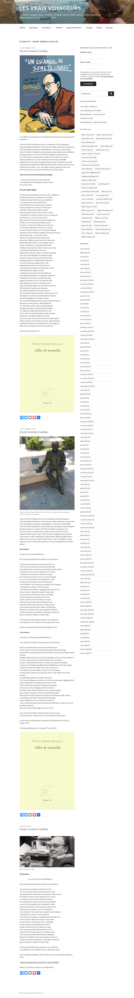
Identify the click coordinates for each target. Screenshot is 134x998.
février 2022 (84, 461)
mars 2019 (84, 598)
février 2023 (84, 414)
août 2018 (83, 626)
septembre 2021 (86, 480)
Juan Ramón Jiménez (90, 191)
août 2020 (84, 531)
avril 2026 (83, 264)
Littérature (46, 28)
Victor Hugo (86, 233)
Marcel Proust (102, 203)
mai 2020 (83, 543)
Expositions (33, 28)
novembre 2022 (85, 425)
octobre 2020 (85, 524)
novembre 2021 (85, 472)
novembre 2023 (85, 378)
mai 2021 (83, 496)
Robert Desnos (101, 225)
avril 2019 (83, 594)
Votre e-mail (85, 62)
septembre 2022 (86, 433)
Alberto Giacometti (104, 135)
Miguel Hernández (105, 210)
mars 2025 (84, 315)
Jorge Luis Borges (89, 188)
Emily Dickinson (102, 150)
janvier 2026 (84, 276)
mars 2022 (84, 457)
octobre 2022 (85, 429)
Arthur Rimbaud (88, 142)
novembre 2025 (85, 284)
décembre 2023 (85, 374)
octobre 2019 (85, 571)
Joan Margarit (103, 184)
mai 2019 (83, 590)
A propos (109, 28)
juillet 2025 (84, 300)
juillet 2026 (84, 253)
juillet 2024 (84, 347)
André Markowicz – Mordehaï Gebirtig (93, 122)
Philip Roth (86, 222)
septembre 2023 (86, 386)
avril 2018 (83, 641)
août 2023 (83, 390)
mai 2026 (83, 260)
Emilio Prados (87, 150)
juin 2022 (83, 445)
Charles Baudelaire (89, 146)
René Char (86, 225)
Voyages (89, 28)
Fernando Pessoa (88, 157)
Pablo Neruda (87, 214)
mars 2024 (84, 363)
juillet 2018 (84, 630)
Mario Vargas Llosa (89, 206)
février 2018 (84, 649)
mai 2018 (83, 637)
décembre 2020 (86, 516)
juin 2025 (83, 304)
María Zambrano (88, 210)
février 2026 (84, 272)
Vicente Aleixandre (103, 229)
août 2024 (84, 343)
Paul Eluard (86, 218)
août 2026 (84, 249)
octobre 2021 (85, 476)
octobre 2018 (85, 618)
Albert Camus (87, 135)
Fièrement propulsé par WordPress (31, 993)
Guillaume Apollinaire (90, 176)
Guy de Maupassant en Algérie (90, 110)
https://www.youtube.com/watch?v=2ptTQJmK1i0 (39, 962)
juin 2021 (83, 492)
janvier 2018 (84, 653)
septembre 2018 (86, 622)
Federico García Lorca (90, 154)
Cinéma (22, 28)
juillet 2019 (84, 582)
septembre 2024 (86, 339)
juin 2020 (83, 539)
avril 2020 (83, 547)
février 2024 (84, 367)
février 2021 (84, 508)
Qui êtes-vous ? (86, 52)
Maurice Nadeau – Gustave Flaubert (92, 114)
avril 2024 (83, 359)
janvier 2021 (84, 512)
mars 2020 (84, 551)
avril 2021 (83, 500)
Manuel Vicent (87, 203)
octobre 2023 (85, 382)
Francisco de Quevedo (90, 165)
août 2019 (83, 579)
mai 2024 (83, 355)
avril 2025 (83, 312)
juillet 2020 (84, 535)
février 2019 (84, 602)
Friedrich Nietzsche (103, 169)
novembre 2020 (86, 520)
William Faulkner (88, 237)
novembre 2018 (85, 614)
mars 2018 (84, 645)
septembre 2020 (86, 528)
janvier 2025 (84, 323)
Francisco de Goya (89, 161)
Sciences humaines (73, 28)
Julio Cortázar (87, 195)
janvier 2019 (84, 606)
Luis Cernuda (87, 199)
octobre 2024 (85, 335)
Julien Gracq (106, 191)
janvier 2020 (84, 559)
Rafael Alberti (99, 222)
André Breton (87, 138)
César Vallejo (106, 146)
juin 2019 (83, 586)
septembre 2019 (86, 575)
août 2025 (84, 296)
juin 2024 (83, 351)
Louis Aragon (102, 195)
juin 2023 (83, 398)
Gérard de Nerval (88, 184)
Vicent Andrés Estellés (33, 51)
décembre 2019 (85, 563)
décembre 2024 (85, 327)
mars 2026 (84, 268)
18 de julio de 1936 (86, 118)
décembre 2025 (85, 280)
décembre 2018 (85, 610)
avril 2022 (83, 453)
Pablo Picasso (103, 214)
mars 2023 (84, 410)
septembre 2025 (86, 292)
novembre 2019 (85, 567)
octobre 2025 (85, 288)
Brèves (99, 28)
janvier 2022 (84, 465)
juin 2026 (83, 257)
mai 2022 (83, 449)
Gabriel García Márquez (90, 172)
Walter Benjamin (102, 233)
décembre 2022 (85, 421)
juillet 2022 (84, 441)
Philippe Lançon (101, 218)
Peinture (59, 28)
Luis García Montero (104, 199)
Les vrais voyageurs (50, 8)
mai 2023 (83, 402)
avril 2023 (83, 406)
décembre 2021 (85, 469)
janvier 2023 (84, 418)
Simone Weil (87, 229)
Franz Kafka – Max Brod (88, 106)
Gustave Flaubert (88, 180)
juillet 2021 (84, 488)
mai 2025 (83, 308)
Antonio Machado (103, 138)
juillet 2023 (84, 394)
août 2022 (83, 437)
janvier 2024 (84, 370)
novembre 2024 (85, 331)
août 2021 (83, 484)
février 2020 (84, 555)
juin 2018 (83, 633)
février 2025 (84, 319)
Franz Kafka (86, 169)
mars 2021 (84, 504)
